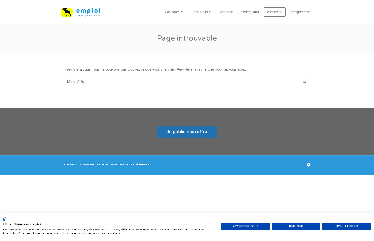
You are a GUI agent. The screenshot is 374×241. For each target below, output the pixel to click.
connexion (274, 12)
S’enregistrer (250, 12)
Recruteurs (199, 12)
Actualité (226, 12)
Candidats (172, 12)
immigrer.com (300, 12)
